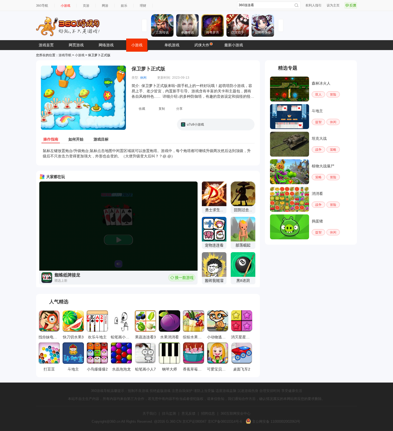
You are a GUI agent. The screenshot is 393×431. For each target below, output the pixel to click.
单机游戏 (171, 45)
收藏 (142, 109)
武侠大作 (201, 45)
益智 (318, 122)
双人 (318, 94)
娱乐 (124, 5)
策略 (333, 150)
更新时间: (164, 78)
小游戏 (65, 5)
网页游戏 (76, 45)
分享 (179, 109)
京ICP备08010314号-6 (225, 421)
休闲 (143, 78)
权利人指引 (314, 5)
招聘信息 (208, 413)
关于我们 (149, 413)
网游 (105, 5)
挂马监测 (169, 413)
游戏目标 (101, 139)
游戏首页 (46, 45)
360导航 (42, 5)
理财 (143, 5)
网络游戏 (106, 45)
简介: (136, 86)
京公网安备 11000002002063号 (275, 421)
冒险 (333, 94)
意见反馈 (188, 413)
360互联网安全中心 (236, 413)
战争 (318, 150)
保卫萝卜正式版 (148, 68)
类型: (135, 78)
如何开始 (75, 139)
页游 (86, 5)
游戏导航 (65, 55)
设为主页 (333, 5)
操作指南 (50, 139)
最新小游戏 (233, 45)
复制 (162, 109)
